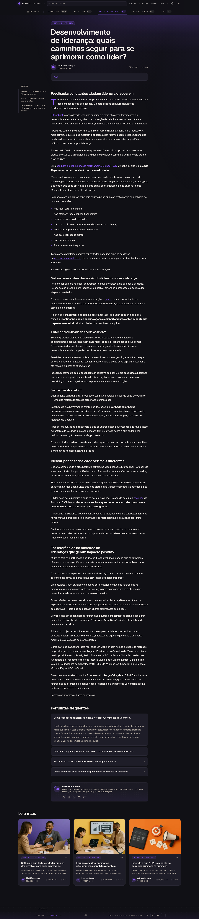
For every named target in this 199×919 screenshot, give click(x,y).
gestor (108, 299)
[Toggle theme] (179, 3)
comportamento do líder (67, 258)
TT (163, 915)
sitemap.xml (46, 909)
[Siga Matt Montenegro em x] (74, 797)
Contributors (121, 915)
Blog (111, 915)
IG (147, 915)
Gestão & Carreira (63, 23)
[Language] (172, 3)
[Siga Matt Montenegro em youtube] (79, 797)
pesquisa (138, 498)
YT (158, 915)
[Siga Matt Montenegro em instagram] (69, 797)
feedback (58, 115)
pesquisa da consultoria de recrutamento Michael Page (87, 165)
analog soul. (47, 915)
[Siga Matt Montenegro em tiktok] (84, 797)
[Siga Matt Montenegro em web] (64, 797)
